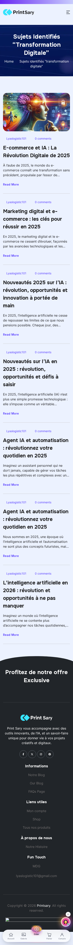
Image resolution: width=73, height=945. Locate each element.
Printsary (43, 906)
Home (9, 61)
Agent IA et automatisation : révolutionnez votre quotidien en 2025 (36, 448)
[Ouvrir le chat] (66, 922)
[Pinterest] (50, 754)
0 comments (43, 138)
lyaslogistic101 (16, 138)
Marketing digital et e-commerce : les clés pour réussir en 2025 (32, 219)
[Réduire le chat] (68, 914)
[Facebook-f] (23, 754)
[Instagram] (41, 754)
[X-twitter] (32, 754)
